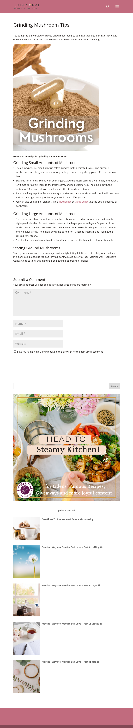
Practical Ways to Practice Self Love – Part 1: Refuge (70, 661)
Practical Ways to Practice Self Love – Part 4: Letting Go (72, 547)
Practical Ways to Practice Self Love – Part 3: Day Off (71, 585)
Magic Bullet (81, 201)
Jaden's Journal (66, 510)
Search (114, 386)
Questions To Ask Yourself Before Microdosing (67, 519)
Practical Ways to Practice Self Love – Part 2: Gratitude (72, 623)
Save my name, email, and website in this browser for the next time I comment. (60, 351)
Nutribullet (65, 201)
